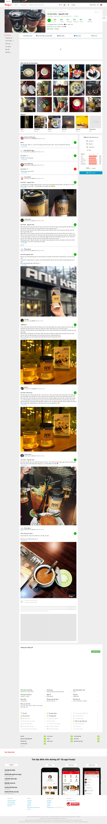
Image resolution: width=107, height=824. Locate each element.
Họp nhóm (79, 701)
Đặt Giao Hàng (16, 1)
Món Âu (53, 701)
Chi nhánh (76, 16)
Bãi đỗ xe (8, 52)
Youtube (49, 804)
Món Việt (49, 701)
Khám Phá (8, 1)
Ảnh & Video (10, 40)
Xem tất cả (22, 746)
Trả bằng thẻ (52, 716)
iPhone (33, 151)
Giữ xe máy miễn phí (81, 721)
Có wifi (25, 713)
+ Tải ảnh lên (96, 121)
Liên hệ (29, 809)
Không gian (37, 129)
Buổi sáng (49, 691)
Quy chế (29, 805)
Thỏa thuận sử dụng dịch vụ (33, 807)
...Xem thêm (23, 146)
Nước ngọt (22, 707)
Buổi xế (58, 691)
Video (21, 129)
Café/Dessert (50, 16)
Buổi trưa (54, 691)
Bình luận (9, 43)
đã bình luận (26, 138)
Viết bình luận (91, 173)
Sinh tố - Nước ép (33, 705)
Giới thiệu (29, 800)
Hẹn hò (74, 701)
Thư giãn (85, 701)
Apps (73, 5)
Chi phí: (22, 245)
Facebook (49, 800)
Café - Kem (25, 705)
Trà (21, 705)
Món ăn (49, 129)
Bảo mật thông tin (11, 804)
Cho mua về (26, 716)
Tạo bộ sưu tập (11, 802)
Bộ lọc (60, 4)
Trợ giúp (29, 802)
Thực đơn (64, 129)
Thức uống (39, 705)
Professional (92, 129)
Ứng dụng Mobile (11, 800)
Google (48, 805)
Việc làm (29, 804)
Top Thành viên (9, 752)
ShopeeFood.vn (50, 807)
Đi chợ (23, 1)
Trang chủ (8, 35)
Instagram (49, 802)
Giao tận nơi (9, 38)
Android (34, 138)
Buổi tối (62, 691)
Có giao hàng (53, 713)
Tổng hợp (78, 129)
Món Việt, (57, 16)
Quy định (10, 805)
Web (33, 320)
